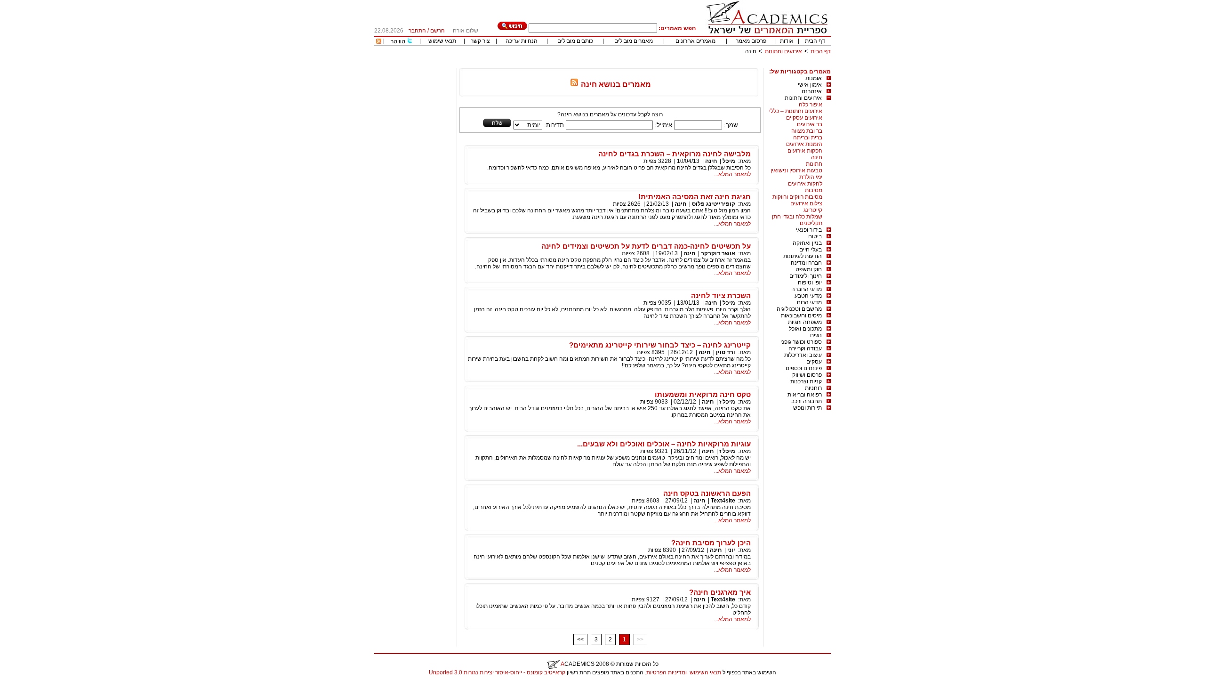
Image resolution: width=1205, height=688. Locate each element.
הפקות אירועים (804, 150)
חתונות (814, 164)
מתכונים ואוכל (805, 328)
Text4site (723, 500)
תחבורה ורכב (806, 401)
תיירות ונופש (807, 408)
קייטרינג (812, 210)
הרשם (437, 30)
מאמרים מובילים (633, 41)
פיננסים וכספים (804, 368)
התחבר (417, 30)
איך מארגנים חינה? (720, 592)
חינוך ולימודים (805, 276)
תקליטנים (811, 223)
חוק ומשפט (808, 269)
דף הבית (815, 41)
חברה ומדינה (806, 262)
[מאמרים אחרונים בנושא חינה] (574, 85)
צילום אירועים (806, 203)
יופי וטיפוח (810, 282)
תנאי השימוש (705, 672)
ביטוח (815, 236)
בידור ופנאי (809, 230)
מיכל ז (727, 401)
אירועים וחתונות (783, 51)
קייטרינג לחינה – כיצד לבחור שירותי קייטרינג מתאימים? (660, 345)
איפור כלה (810, 104)
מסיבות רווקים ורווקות (797, 197)
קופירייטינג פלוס (713, 204)
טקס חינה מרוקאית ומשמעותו (703, 394)
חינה (816, 157)
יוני (731, 550)
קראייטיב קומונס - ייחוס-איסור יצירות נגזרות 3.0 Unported (497, 672)
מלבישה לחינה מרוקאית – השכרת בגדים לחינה (674, 154)
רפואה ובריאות (804, 394)
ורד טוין (725, 352)
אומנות (813, 78)
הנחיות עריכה (522, 41)
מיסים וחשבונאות (801, 315)
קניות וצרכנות (806, 381)
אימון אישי (810, 84)
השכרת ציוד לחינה (721, 295)
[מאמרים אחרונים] (378, 42)
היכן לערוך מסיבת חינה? (711, 543)
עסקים (814, 361)
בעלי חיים (810, 249)
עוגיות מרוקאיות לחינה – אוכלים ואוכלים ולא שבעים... (664, 444)
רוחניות (813, 388)
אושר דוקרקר (718, 253)
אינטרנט (812, 91)
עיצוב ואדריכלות (803, 355)
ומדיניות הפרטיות (666, 672)
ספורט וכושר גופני (801, 342)
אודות (787, 41)
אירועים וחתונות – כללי (795, 111)
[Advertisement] (659, 64)
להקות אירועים (805, 183)
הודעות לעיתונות (802, 256)
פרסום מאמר (751, 41)
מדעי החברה (806, 289)
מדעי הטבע (808, 295)
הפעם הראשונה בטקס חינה (707, 493)
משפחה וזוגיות (805, 322)
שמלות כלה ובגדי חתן (797, 216)
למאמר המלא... (732, 174)
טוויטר (398, 41)
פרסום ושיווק (807, 375)
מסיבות (813, 190)
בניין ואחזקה (807, 243)
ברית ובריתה (807, 137)
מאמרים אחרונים (695, 41)
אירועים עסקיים (804, 117)
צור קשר (480, 41)
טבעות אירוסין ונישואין (796, 170)
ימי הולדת (810, 177)
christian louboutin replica (37, 684)
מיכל (729, 161)
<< (580, 639)
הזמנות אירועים (804, 144)
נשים (816, 335)
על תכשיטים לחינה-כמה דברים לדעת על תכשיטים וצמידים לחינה (646, 246)
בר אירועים (809, 124)
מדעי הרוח (809, 302)
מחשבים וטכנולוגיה (799, 309)
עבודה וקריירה (805, 348)
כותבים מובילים (575, 41)
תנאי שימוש (442, 41)
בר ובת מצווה (806, 131)
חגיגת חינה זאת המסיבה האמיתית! (694, 197)
